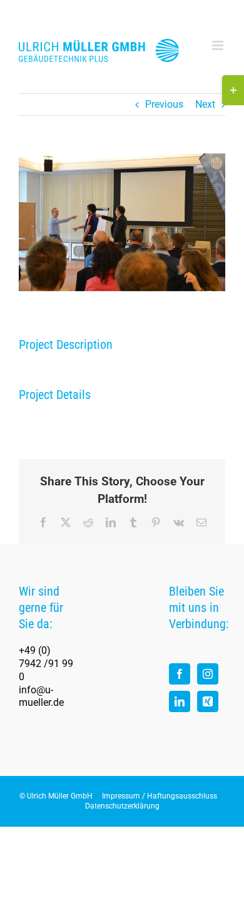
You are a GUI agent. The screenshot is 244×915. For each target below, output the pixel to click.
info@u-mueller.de (41, 696)
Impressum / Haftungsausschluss (159, 796)
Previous (164, 104)
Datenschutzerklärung (122, 806)
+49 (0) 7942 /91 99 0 (46, 663)
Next (205, 104)
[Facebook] (179, 674)
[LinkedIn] (179, 701)
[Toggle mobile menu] (218, 45)
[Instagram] (207, 674)
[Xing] (207, 701)
